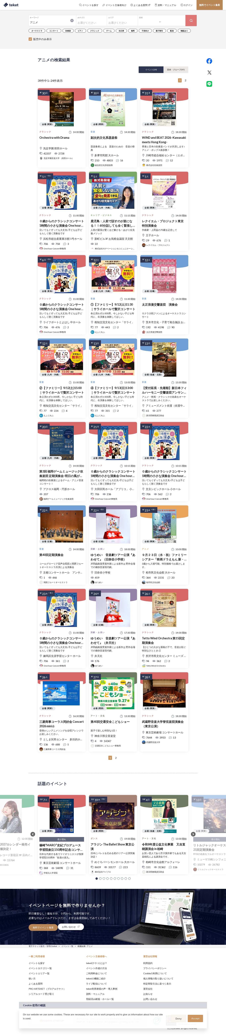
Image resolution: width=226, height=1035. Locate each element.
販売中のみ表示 (42, 39)
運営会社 (148, 988)
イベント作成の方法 (96, 968)
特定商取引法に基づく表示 (157, 983)
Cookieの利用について (155, 973)
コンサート (53, 31)
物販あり (184, 31)
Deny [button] (179, 1018)
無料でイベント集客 (209, 4)
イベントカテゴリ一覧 (40, 968)
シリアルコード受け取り (41, 993)
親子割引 (159, 31)
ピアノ (80, 31)
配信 (172, 31)
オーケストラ (36, 31)
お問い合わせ (150, 999)
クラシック (94, 31)
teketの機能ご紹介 (96, 978)
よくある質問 (36, 983)
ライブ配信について (96, 983)
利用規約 (148, 963)
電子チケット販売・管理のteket (43, 946)
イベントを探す (37, 963)
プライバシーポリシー (154, 968)
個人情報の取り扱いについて (158, 978)
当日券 (121, 31)
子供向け (145, 31)
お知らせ (148, 993)
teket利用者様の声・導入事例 (101, 988)
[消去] (72, 20)
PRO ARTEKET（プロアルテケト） (47, 988)
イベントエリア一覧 (39, 973)
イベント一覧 (67, 946)
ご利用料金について (96, 973)
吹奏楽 (68, 31)
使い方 (32, 978)
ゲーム (109, 31)
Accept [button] (195, 1018)
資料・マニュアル (95, 993)
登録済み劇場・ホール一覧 (100, 999)
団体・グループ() (176, 69)
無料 (133, 31)
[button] (96, 878)
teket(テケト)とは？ (96, 963)
